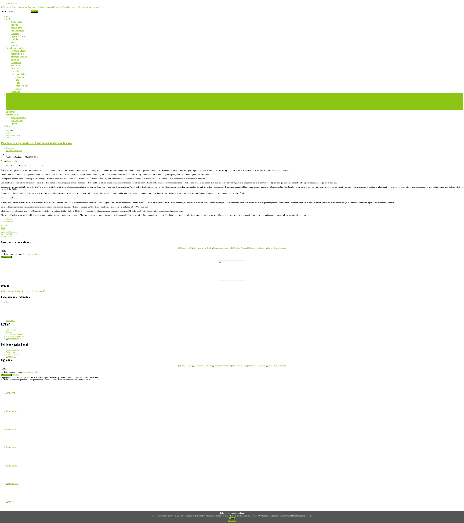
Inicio (8, 16)
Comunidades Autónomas (20, 75)
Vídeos (13, 108)
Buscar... (4, 11)
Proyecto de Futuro (18, 36)
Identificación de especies (17, 122)
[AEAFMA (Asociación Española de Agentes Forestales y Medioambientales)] (51, 7)
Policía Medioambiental (14, 48)
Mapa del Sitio (11, 3)
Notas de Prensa (17, 100)
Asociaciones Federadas (15, 41)
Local (17, 79)
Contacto (9, 126)
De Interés (14, 105)
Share (3, 228)
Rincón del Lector (12, 114)
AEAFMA (8, 19)
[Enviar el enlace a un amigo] (14, 151)
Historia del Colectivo (19, 56)
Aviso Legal (10, 352)
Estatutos (14, 24)
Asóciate (14, 45)
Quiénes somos (11, 330)
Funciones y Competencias (16, 61)
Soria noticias (12, 161)
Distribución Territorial (15, 67)
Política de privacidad (31, 254)
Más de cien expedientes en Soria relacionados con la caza (36, 143)
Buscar (34, 11)
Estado (17, 71)
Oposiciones (10, 111)
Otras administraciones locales (21, 85)
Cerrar (232, 518)
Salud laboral (15, 91)
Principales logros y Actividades (18, 32)
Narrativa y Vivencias (18, 117)
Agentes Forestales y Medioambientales (18, 52)
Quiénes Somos (16, 21)
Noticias (14, 103)
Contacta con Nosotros (14, 338)
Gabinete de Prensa (13, 94)
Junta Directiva (16, 27)
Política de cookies (13, 354)
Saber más (232, 521)
